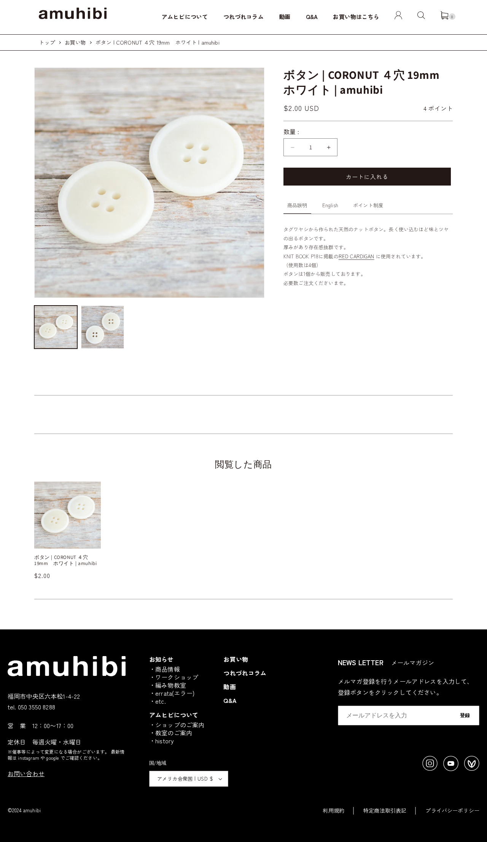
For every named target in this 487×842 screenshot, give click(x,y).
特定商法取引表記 (384, 810)
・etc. (157, 701)
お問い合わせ (26, 773)
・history (161, 740)
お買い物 (75, 42)
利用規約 (333, 810)
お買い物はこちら (356, 17)
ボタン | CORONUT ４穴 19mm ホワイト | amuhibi (157, 42)
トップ (47, 42)
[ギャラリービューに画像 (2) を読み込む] (102, 327)
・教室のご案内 (170, 732)
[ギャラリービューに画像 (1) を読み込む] (55, 327)
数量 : (291, 131)
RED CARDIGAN (356, 256)
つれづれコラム (243, 17)
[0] (444, 16)
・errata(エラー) (171, 693)
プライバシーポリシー (452, 810)
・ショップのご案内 (176, 724)
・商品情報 (164, 669)
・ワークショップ (173, 677)
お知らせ (161, 659)
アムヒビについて (185, 17)
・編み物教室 (167, 685)
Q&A (312, 17)
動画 (284, 17)
